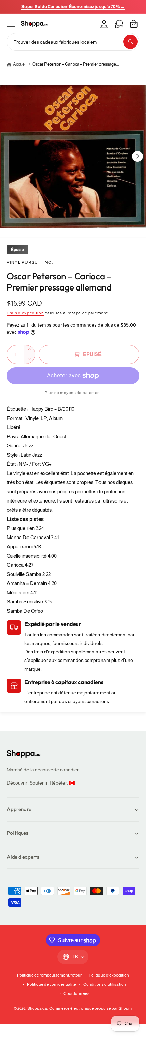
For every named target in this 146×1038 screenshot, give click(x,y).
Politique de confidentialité (51, 984)
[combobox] (73, 42)
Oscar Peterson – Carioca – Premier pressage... (76, 64)
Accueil (20, 64)
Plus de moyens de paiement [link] (73, 392)
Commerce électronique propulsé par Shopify (90, 1008)
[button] (10, 23)
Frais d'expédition (25, 313)
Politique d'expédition (109, 975)
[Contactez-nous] (118, 23)
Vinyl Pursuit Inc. (30, 262)
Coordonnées (76, 993)
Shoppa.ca (37, 1008)
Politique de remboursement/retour (49, 975)
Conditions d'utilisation (104, 984)
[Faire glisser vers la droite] (137, 156)
